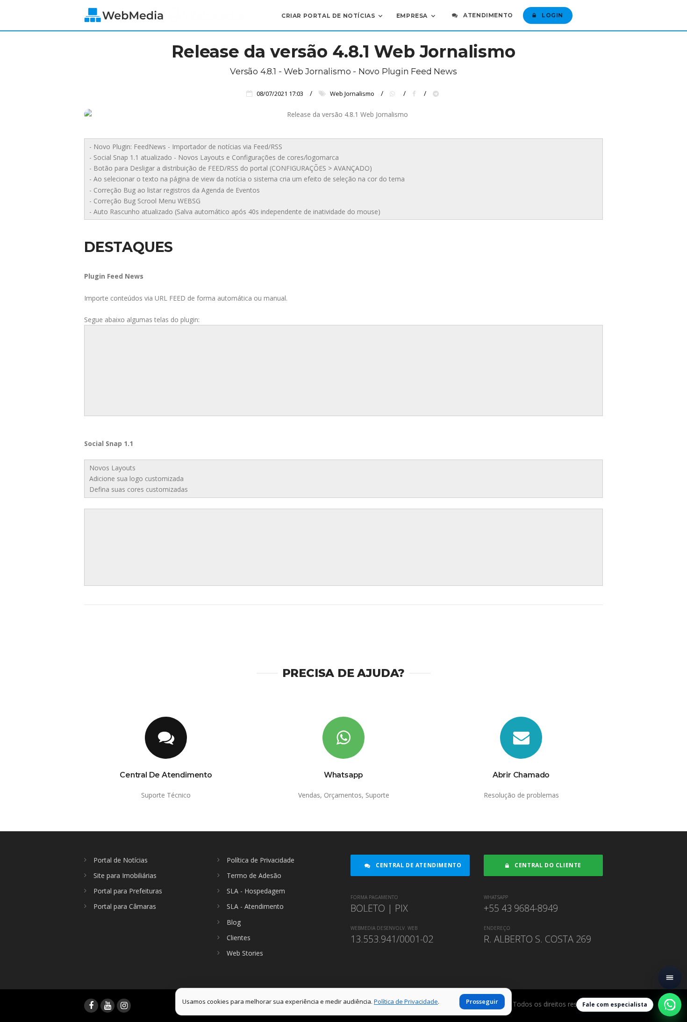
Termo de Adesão (254, 875)
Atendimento (487, 15)
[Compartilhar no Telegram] (437, 93)
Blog (234, 922)
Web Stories (245, 953)
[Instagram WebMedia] (124, 1006)
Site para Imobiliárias (125, 875)
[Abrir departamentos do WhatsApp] (669, 1004)
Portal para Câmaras (124, 906)
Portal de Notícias (120, 860)
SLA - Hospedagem (256, 890)
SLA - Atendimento (255, 906)
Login (551, 15)
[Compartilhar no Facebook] (415, 93)
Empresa (412, 15)
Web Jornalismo (352, 93)
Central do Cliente (547, 865)
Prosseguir (482, 1001)
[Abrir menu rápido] (669, 977)
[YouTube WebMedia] (107, 1006)
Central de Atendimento (418, 865)
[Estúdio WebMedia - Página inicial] (164, 15)
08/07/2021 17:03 (280, 93)
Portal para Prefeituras (127, 890)
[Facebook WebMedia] (91, 1006)
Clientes (238, 937)
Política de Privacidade (260, 860)
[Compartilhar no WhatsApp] (394, 93)
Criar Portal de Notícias (328, 15)
